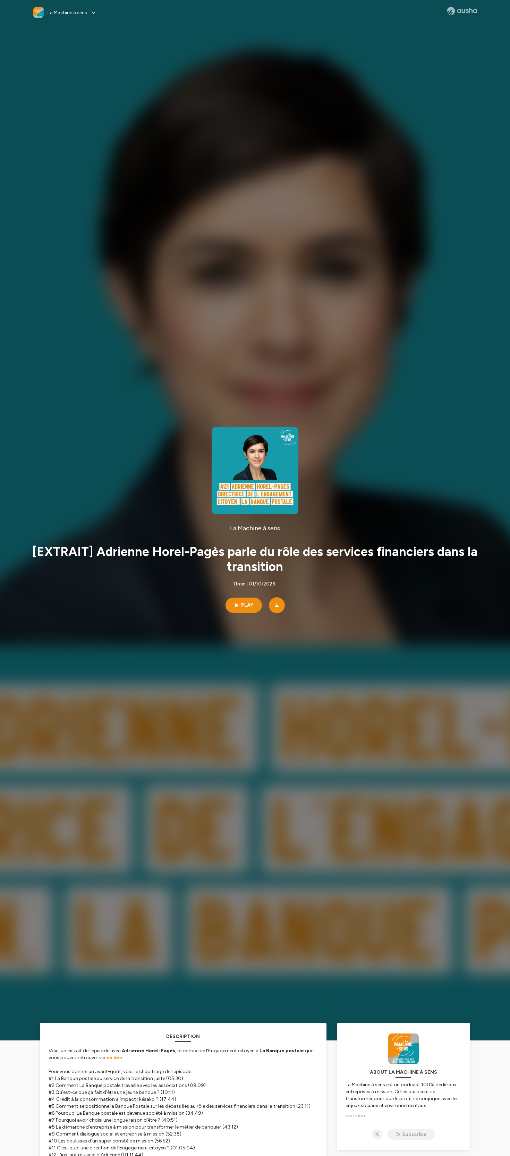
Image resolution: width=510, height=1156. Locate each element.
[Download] (277, 605)
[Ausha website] (462, 11)
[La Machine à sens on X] (377, 1134)
